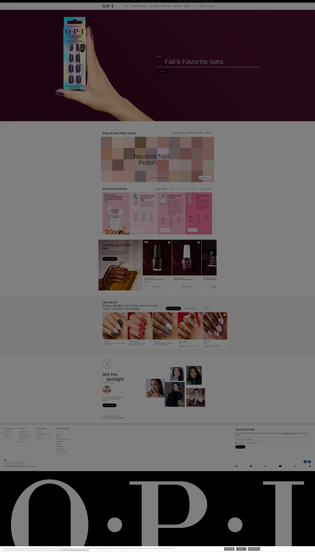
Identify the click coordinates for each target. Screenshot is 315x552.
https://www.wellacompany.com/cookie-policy (76, 550)
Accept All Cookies (254, 549)
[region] (157, 549)
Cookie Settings (229, 549)
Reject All (241, 549)
